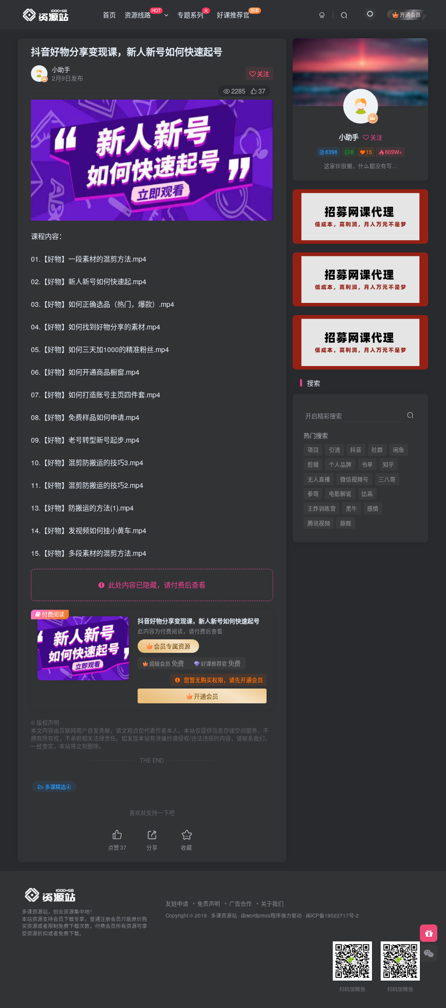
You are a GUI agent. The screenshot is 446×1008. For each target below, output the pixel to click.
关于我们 (272, 903)
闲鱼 (398, 450)
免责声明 (208, 903)
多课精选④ (58, 786)
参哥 (313, 493)
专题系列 (192, 13)
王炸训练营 (321, 508)
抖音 (356, 450)
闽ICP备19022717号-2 (332, 915)
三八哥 (386, 479)
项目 (313, 450)
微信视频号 (354, 479)
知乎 (388, 464)
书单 (367, 464)
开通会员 (410, 14)
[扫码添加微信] (428, 953)
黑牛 (351, 508)
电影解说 (340, 493)
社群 (377, 450)
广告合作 (240, 903)
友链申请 (177, 903)
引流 (334, 450)
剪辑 (313, 464)
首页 (109, 14)
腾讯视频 (318, 183)
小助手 (61, 69)
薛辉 (345, 183)
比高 (367, 493)
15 (369, 151)
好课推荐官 (238, 13)
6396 (331, 151)
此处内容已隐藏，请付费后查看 (155, 585)
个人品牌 (340, 464)
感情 (372, 508)
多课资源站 (224, 915)
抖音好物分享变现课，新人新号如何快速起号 (127, 51)
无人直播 (318, 479)
